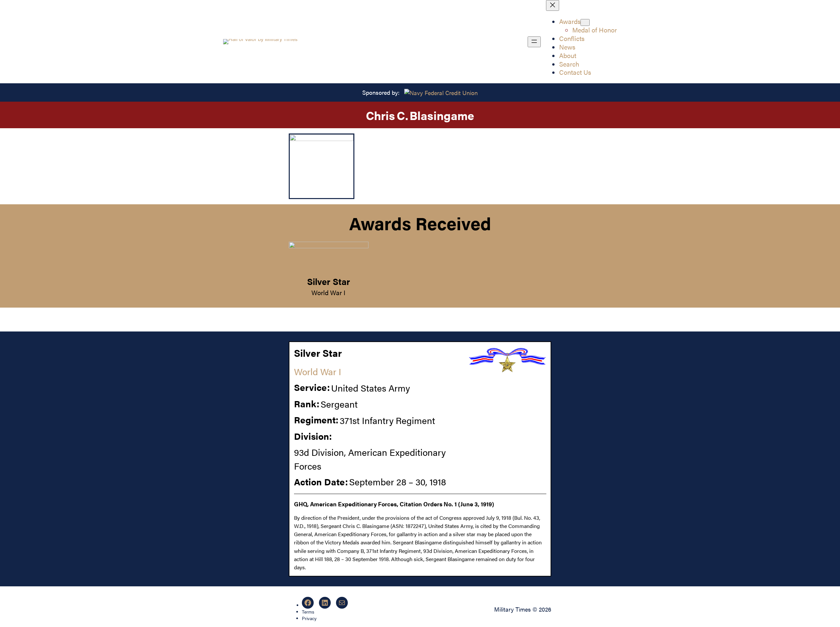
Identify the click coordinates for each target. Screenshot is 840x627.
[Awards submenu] (585, 22)
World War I (328, 292)
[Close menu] (552, 5)
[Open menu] (534, 41)
